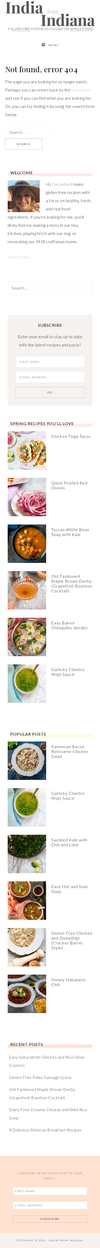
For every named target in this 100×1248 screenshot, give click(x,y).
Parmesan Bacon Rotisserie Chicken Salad (69, 751)
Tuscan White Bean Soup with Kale (70, 532)
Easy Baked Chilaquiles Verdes (69, 625)
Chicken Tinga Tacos (71, 436)
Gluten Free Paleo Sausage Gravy (40, 1077)
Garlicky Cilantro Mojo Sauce (68, 672)
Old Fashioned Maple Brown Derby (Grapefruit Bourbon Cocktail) (71, 583)
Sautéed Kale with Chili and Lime (69, 842)
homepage (81, 89)
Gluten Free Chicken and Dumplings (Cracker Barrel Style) (71, 940)
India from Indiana (50, 16)
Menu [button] (53, 45)
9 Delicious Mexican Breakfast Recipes (45, 1129)
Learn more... (20, 256)
